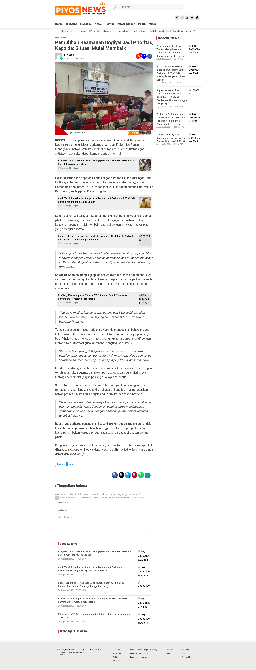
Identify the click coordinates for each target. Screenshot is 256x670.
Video (153, 24)
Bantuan (169, 649)
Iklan (168, 653)
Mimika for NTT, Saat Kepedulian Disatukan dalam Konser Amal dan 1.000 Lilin (171, 138)
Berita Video (187, 657)
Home (59, 24)
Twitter (116, 657)
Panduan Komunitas (138, 657)
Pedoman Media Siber (139, 653)
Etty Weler (70, 55)
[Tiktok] (197, 17)
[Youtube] (192, 17)
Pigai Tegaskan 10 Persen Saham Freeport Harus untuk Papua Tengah (91, 31)
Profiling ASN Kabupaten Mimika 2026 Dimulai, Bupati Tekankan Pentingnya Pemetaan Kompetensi (92, 297)
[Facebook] (177, 17)
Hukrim (109, 24)
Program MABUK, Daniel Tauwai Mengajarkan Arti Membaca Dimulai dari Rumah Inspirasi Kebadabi (97, 162)
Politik (142, 24)
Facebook (117, 649)
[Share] (149, 56)
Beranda (185, 649)
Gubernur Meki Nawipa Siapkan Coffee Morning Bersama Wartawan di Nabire (162, 31)
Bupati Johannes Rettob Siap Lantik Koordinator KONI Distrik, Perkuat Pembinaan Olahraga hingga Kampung (95, 237)
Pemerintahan (126, 24)
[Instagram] (187, 17)
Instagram (117, 653)
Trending (71, 24)
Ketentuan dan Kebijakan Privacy (143, 649)
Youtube (116, 660)
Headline (86, 24)
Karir (168, 657)
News (98, 24)
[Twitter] (182, 17)
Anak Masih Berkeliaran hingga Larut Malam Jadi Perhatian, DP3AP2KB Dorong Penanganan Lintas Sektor (96, 200)
